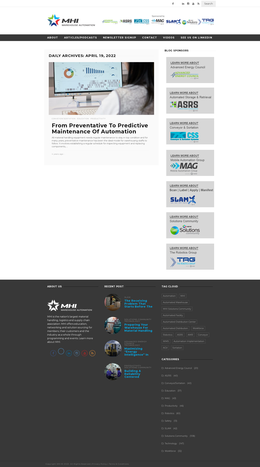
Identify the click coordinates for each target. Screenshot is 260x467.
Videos (169, 37)
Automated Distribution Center (179, 321)
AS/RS (168, 375)
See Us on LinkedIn (196, 37)
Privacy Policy (99, 464)
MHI (182, 296)
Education (83, 119)
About (52, 37)
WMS (166, 341)
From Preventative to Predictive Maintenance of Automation (100, 128)
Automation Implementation (189, 341)
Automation (169, 296)
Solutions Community (138, 319)
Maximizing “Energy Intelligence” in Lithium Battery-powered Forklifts (138, 354)
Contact (149, 37)
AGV (165, 347)
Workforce (198, 328)
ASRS (180, 334)
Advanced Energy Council (135, 342)
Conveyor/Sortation (64, 119)
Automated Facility (173, 315)
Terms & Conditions (119, 464)
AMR (190, 334)
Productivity (98, 119)
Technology (132, 321)
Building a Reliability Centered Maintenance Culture (134, 377)
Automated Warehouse (175, 302)
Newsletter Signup (119, 37)
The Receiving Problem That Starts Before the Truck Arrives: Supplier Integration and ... (138, 308)
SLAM (127, 297)
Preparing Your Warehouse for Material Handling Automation (138, 329)
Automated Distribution (175, 328)
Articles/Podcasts (80, 37)
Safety (168, 421)
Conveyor (203, 334)
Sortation (177, 347)
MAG (167, 398)
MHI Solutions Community (177, 309)
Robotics (167, 334)
